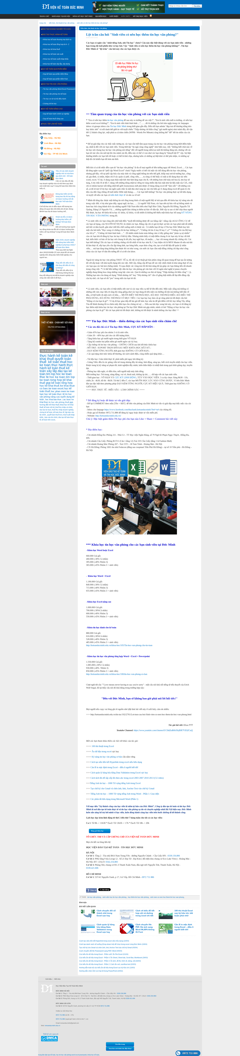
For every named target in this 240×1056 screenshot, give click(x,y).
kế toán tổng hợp (61, 382)
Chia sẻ (93, 890)
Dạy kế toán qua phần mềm (54, 69)
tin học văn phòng (56, 402)
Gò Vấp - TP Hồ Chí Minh (56, 154)
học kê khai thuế (49, 385)
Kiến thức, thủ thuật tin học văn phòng (61, 23)
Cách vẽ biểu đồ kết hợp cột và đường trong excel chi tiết (145, 913)
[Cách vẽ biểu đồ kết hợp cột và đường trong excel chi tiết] (127, 915)
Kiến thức (57, 979)
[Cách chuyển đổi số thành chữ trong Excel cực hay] (88, 915)
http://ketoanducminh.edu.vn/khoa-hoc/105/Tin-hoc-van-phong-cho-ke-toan (119, 645)
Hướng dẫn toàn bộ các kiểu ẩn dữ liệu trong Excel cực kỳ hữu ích (107, 968)
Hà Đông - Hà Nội (52, 148)
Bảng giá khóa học (97, 831)
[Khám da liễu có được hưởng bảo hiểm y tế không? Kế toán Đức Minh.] (47, 221)
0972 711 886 (148, 877)
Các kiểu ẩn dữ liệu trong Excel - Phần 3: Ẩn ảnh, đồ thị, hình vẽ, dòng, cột (110, 961)
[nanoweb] (57, 345)
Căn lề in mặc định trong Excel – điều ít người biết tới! (114, 767)
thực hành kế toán (54, 355)
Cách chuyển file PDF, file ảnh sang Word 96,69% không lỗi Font (145, 928)
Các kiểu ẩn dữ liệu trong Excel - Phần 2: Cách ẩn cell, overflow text (107, 964)
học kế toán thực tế (54, 394)
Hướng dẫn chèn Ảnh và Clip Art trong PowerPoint (101, 971)
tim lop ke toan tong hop (57, 378)
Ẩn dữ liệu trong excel (101, 751)
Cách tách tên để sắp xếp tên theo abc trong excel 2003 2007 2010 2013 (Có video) (127, 778)
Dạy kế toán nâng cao (52, 109)
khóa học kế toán (93, 1055)
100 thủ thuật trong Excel (103, 746)
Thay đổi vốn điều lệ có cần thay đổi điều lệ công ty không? (65, 265)
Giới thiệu (48, 979)
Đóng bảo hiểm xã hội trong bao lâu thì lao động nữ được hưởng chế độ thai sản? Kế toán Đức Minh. (65, 199)
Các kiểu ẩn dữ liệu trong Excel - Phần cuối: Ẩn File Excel (103, 954)
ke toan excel (56, 388)
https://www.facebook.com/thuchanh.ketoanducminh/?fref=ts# (131, 409)
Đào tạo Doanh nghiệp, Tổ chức (56, 29)
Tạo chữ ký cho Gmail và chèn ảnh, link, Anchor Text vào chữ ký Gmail (122, 788)
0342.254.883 (112, 862)
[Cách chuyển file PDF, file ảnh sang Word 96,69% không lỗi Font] (127, 929)
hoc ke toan (57, 376)
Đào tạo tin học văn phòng (54, 84)
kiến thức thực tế (118, 195)
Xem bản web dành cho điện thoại (120, 1048)
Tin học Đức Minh (118, 126)
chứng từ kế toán (46, 412)
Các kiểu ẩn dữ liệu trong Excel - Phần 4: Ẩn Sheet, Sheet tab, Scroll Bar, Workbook (113, 958)
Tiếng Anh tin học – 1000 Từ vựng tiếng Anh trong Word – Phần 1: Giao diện (124, 794)
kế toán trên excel (48, 420)
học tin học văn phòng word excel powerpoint (71, 1055)
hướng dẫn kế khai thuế (49, 405)
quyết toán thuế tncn (54, 415)
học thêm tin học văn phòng (138, 897)
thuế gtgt (69, 402)
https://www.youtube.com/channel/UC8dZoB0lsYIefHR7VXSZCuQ (163, 730)
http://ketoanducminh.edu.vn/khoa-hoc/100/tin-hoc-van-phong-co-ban (116, 674)
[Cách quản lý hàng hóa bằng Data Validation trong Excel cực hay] (88, 929)
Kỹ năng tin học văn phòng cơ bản (107, 757)
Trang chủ (43, 23)
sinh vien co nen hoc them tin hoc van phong (167, 897)
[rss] (150, 16)
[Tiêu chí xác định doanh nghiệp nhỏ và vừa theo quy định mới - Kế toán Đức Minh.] (47, 175)
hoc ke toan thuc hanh (56, 363)
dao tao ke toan (45, 410)
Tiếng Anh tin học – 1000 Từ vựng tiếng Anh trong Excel (115, 783)
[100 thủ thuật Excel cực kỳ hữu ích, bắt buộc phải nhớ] (166, 915)
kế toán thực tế (58, 412)
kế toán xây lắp (55, 369)
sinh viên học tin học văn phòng (114, 897)
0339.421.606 (92, 868)
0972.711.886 (105, 1006)
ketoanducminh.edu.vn (52, 1025)
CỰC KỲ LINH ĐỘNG (125, 377)
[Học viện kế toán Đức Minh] (63, 5)
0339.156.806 (174, 856)
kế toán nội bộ (49, 407)
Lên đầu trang (120, 1044)
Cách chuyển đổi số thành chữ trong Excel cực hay (106, 913)
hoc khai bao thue (53, 399)
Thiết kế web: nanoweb (50, 1034)
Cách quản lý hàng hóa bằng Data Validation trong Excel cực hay (119, 772)
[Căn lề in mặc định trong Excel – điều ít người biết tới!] (166, 929)
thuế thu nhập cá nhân (63, 407)
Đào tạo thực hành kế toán (55, 34)
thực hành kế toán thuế (56, 366)
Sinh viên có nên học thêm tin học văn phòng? (92, 23)
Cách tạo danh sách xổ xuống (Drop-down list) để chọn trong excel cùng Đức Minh (113, 944)
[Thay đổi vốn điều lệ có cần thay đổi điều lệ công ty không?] (47, 267)
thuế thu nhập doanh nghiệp (62, 410)
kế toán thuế (57, 362)
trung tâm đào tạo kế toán (46, 1055)
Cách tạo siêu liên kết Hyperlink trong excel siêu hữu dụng (116, 762)
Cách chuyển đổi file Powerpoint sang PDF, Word (100, 951)
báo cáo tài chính (51, 417)
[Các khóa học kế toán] (128, 12)
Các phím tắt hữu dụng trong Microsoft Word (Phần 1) (114, 799)
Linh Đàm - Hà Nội (52, 143)
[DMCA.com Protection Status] (49, 1041)
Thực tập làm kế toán (52, 124)
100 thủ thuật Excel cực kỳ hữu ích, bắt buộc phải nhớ (183, 913)
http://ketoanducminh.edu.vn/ (108, 416)
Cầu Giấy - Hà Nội (52, 138)
